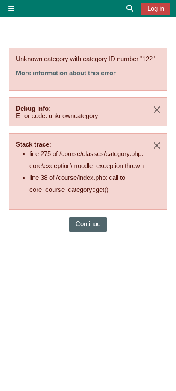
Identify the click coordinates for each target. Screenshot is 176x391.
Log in (155, 8)
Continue (88, 223)
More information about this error (66, 72)
